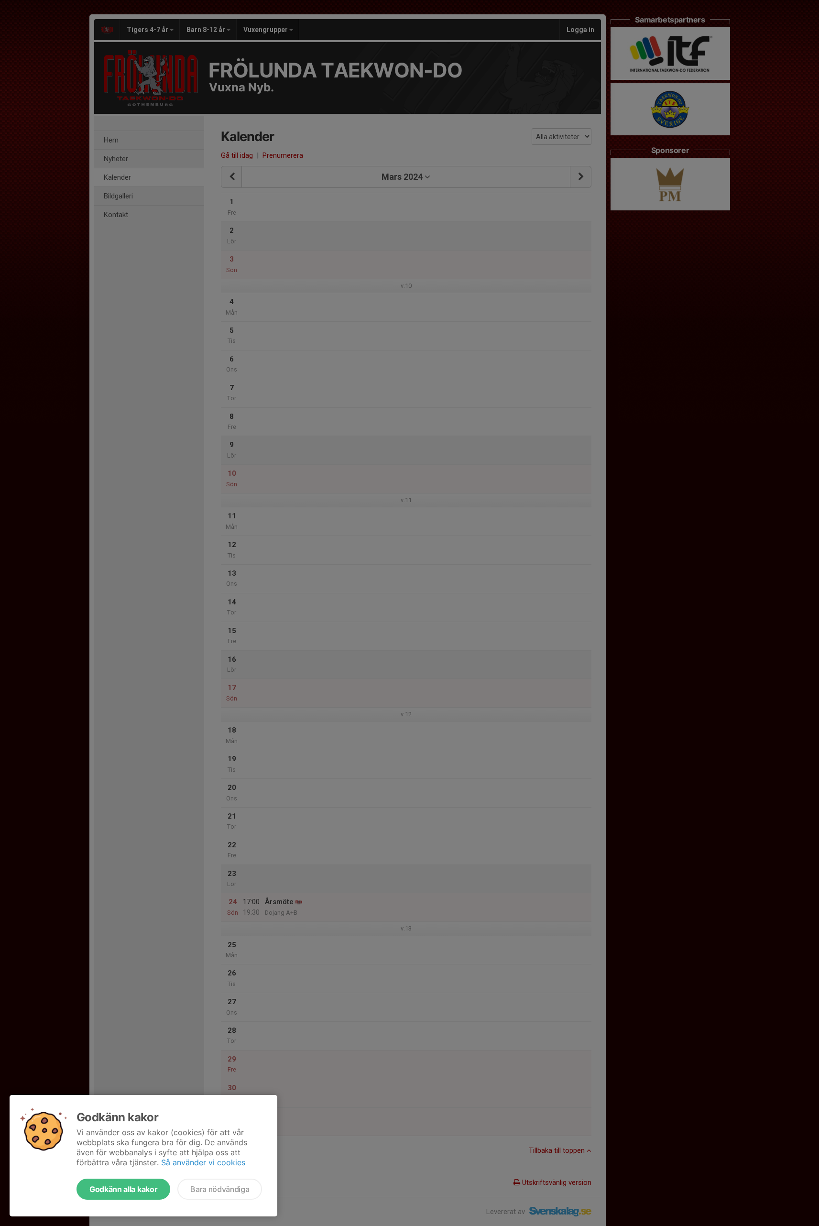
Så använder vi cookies (203, 1162)
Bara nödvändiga (219, 1189)
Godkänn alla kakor (123, 1189)
